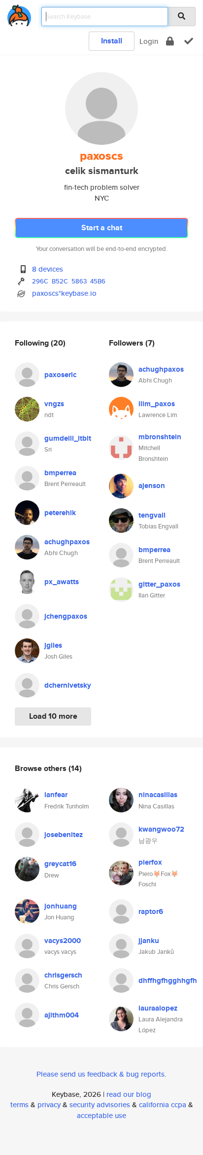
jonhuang (60, 906)
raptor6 (150, 911)
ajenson (151, 485)
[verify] (188, 41)
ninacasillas (157, 794)
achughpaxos (67, 541)
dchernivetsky (67, 685)
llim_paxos (156, 403)
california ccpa (162, 1104)
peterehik (60, 512)
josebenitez (63, 834)
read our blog (128, 1094)
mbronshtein (159, 436)
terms (19, 1104)
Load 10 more (53, 716)
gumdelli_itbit (67, 438)
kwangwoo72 (161, 829)
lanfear (56, 794)
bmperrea (60, 472)
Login (148, 41)
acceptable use (101, 1115)
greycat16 (60, 863)
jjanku (148, 940)
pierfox (150, 862)
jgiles (53, 645)
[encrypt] (170, 41)
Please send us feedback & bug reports (100, 1074)
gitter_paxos (159, 584)
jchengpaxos (65, 616)
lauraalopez (157, 1008)
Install (111, 40)
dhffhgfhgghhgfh (167, 980)
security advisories (99, 1104)
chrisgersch (63, 975)
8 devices (47, 269)
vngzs (54, 403)
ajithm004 (61, 1015)
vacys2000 (62, 940)
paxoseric (60, 374)
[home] (19, 13)
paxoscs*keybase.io (64, 293)
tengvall (152, 515)
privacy (49, 1104)
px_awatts (61, 581)
